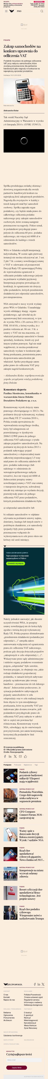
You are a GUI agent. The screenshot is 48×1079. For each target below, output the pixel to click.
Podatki (7, 40)
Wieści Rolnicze (30, 1025)
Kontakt (7, 997)
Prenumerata (9, 1018)
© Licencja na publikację (14, 747)
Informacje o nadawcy (33, 1002)
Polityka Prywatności (32, 995)
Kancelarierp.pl (30, 1023)
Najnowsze (28, 765)
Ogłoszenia (8, 1015)
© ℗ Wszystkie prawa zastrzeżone (18, 750)
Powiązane (7, 765)
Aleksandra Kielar (11, 111)
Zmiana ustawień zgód (33, 997)
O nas (6, 995)
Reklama (7, 1013)
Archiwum (8, 1020)
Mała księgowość (31, 1020)
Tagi (36, 765)
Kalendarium (29, 1040)
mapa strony (9, 1040)
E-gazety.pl (28, 1015)
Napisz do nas (9, 1000)
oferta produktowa (11, 1044)
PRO (19, 11)
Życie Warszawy (30, 1028)
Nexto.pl (27, 1018)
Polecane (17, 765)
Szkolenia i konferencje (13, 1036)
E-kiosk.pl (28, 1013)
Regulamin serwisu (31, 1000)
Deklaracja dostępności (33, 1005)
